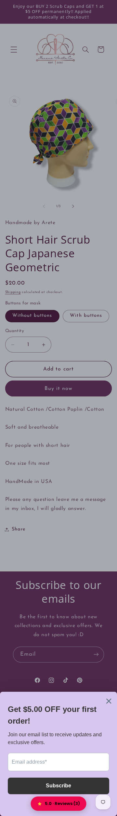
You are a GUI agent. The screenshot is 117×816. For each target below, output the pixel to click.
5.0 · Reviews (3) (62, 803)
